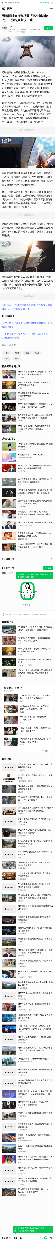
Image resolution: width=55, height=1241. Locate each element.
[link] (15, 1237)
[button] (6, 1237)
